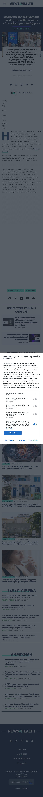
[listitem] (21, 394)
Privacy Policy (33, 440)
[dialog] (21, 398)
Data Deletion (9, 440)
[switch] (35, 399)
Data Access (21, 440)
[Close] (39, 357)
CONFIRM (13, 433)
